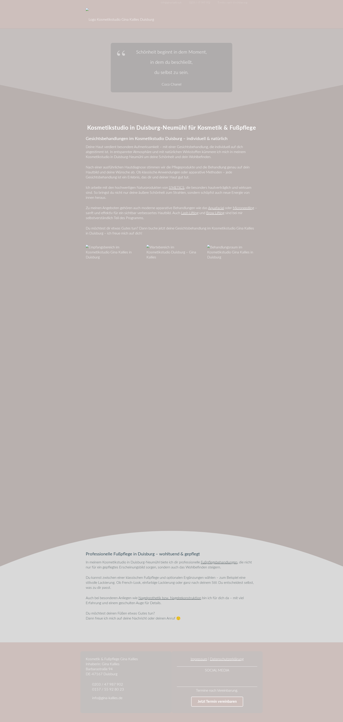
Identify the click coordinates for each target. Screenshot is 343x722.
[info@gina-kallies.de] (89, 698)
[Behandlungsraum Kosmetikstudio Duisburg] (232, 379)
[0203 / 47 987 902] (89, 684)
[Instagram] (259, 2)
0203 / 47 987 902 (107, 684)
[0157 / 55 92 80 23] (89, 689)
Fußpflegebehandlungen (219, 562)
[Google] (265, 2)
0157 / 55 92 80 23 (108, 689)
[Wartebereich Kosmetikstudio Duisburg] (171, 379)
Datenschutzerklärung (227, 659)
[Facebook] (254, 2)
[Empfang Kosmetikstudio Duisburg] (111, 379)
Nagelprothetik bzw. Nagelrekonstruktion (169, 598)
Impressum (199, 659)
